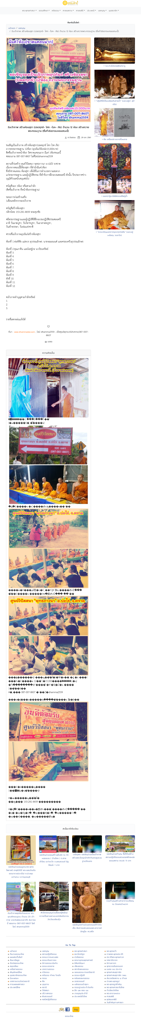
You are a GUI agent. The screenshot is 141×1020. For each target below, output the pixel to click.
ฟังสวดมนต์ (47, 996)
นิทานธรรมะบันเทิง (50, 963)
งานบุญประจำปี (80, 993)
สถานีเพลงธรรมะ (81, 969)
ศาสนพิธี (79, 10)
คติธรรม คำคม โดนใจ (51, 975)
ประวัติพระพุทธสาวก (115, 957)
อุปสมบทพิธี (111, 999)
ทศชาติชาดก (112, 960)
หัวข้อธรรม (79, 957)
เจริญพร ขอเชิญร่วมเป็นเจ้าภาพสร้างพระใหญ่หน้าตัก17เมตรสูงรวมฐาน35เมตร (87, 858)
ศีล (43, 981)
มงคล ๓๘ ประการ (114, 969)
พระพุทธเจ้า (112, 951)
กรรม (44, 978)
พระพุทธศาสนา (28, 10)
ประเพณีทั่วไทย (80, 996)
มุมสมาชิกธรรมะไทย (18, 975)
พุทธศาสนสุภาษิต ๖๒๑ (116, 975)
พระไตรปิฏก (79, 954)
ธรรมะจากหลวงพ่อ (50, 957)
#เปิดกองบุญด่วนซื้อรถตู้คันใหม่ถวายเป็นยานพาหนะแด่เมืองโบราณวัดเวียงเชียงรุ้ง (54, 916)
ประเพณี (90, 10)
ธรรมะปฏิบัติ (79, 975)
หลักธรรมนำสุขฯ (81, 984)
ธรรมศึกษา (43, 10)
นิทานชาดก (111, 963)
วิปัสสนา (45, 990)
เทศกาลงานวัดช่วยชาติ (19, 981)
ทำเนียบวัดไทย (113, 990)
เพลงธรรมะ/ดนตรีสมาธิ (84, 972)
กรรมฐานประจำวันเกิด (83, 987)
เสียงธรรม (78, 966)
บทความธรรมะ (48, 969)
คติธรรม (55, 10)
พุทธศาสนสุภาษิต (114, 972)
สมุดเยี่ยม (14, 966)
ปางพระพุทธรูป (113, 981)
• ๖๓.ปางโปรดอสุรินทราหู (114, 65)
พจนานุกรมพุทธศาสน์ (83, 960)
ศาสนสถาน (67, 10)
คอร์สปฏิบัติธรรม (49, 999)
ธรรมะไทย (69, 1016)
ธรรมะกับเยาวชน (49, 960)
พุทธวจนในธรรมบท (115, 966)
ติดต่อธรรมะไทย (16, 963)
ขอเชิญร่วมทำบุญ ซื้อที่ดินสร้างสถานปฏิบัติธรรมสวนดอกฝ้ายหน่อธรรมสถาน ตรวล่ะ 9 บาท (120, 857)
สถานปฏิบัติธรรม (49, 954)
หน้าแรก (11, 28)
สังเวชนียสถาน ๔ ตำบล (117, 978)
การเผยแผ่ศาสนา (17, 984)
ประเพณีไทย (15, 987)
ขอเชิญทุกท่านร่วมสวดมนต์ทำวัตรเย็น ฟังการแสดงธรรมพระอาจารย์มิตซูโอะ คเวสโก (87, 928)
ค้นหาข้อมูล (14, 960)
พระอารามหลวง (113, 993)
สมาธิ (44, 987)
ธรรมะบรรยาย (48, 966)
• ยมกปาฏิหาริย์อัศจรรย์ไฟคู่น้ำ (115, 196)
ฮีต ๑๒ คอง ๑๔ (81, 990)
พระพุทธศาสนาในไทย (115, 987)
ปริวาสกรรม (47, 993)
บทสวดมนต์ (79, 981)
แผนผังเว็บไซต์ (16, 957)
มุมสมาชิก (113, 10)
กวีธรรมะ (46, 972)
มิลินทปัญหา (79, 963)
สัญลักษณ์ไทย (16, 972)
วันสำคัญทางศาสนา (115, 1002)
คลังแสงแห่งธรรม (81, 978)
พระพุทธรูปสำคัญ (114, 984)
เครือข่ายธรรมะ (16, 969)
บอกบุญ (101, 10)
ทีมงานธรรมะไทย (17, 954)
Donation (14, 978)
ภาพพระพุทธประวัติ (115, 954)
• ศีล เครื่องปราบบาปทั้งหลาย (114, 139)
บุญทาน (45, 984)
